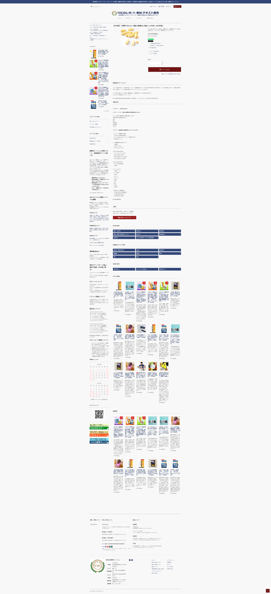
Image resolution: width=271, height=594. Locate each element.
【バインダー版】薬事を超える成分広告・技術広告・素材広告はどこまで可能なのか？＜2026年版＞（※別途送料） (118, 375)
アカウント (154, 6)
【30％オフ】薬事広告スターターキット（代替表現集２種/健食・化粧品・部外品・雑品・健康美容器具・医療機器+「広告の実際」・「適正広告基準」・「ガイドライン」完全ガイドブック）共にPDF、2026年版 (103, 77)
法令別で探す (95, 27)
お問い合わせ (150, 18)
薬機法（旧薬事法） (103, 27)
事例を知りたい (97, 239)
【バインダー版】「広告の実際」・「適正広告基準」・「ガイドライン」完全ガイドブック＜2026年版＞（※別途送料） (164, 337)
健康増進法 (162, 230)
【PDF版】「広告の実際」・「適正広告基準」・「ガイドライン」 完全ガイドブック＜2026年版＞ (103, 102)
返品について (164, 74)
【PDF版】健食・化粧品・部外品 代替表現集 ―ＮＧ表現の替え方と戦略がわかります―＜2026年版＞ (103, 52)
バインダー (95, 245)
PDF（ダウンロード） (97, 25)
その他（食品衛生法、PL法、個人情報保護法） (100, 30)
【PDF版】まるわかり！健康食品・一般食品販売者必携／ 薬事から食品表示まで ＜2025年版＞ (152, 374)
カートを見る (170, 566)
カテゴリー (128, 18)
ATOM (156, 573)
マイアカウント (170, 560)
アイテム (178, 6)
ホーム (119, 18)
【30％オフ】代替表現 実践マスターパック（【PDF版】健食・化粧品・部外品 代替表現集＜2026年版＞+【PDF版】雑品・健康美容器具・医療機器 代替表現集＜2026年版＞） (103, 64)
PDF (91, 245)
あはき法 (96, 218)
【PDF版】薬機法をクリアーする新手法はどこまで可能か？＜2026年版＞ (141, 336)
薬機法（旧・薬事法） (95, 215)
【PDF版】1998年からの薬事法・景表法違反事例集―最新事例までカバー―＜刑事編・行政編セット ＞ (164, 375)
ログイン (170, 6)
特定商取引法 (101, 218)
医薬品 (100, 229)
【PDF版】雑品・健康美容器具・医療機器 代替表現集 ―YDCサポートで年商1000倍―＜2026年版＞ (130, 336)
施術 (91, 231)
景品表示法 (102, 215)
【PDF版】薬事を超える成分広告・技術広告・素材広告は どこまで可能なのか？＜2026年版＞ (175, 294)
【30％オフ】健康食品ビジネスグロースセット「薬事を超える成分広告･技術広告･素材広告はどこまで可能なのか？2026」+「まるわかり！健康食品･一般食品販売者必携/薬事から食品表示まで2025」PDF (103, 92)
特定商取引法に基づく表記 (174, 74)
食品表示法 (116, 237)
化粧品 (103, 228)
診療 (106, 229)
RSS (153, 573)
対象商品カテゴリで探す (98, 32)
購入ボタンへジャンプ (124, 217)
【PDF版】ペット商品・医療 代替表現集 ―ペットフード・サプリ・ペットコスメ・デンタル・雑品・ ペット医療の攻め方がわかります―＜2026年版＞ (130, 296)
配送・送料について (156, 564)
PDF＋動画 (101, 245)
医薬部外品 (162, 250)
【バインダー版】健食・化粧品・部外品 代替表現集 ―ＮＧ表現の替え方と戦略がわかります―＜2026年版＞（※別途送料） (152, 338)
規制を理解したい (103, 35)
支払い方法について (156, 562)
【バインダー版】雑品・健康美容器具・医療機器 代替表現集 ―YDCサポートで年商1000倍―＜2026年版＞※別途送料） (130, 375)
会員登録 (162, 6)
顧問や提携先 (102, 162)
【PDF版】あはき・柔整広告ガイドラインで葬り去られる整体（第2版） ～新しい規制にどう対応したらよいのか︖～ (141, 375)
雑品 (103, 229)
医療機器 (96, 229)
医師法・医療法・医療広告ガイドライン (121, 234)
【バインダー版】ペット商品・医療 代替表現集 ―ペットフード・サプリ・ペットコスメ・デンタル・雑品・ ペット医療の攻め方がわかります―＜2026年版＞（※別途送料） (175, 339)
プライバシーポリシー (157, 571)
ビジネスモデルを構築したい (142, 269)
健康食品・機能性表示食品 (96, 33)
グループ (139, 18)
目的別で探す (95, 35)
